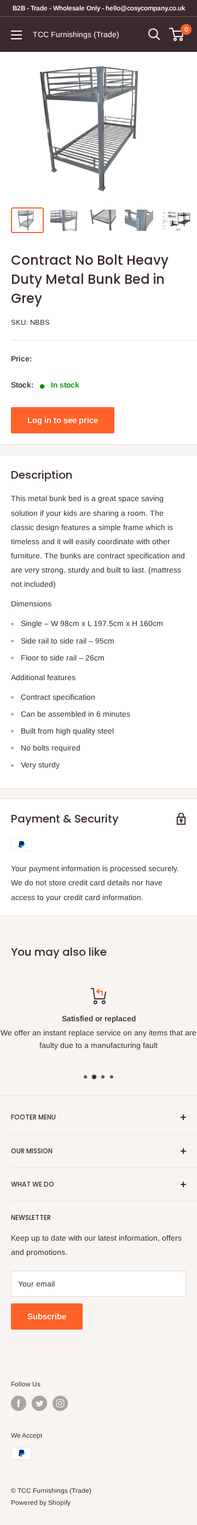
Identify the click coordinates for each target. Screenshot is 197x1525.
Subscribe (46, 1316)
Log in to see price (62, 420)
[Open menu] (16, 35)
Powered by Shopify (41, 1502)
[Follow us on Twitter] (39, 1403)
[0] (177, 34)
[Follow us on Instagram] (60, 1403)
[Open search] (154, 34)
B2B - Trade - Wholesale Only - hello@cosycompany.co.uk (99, 8)
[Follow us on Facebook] (18, 1403)
